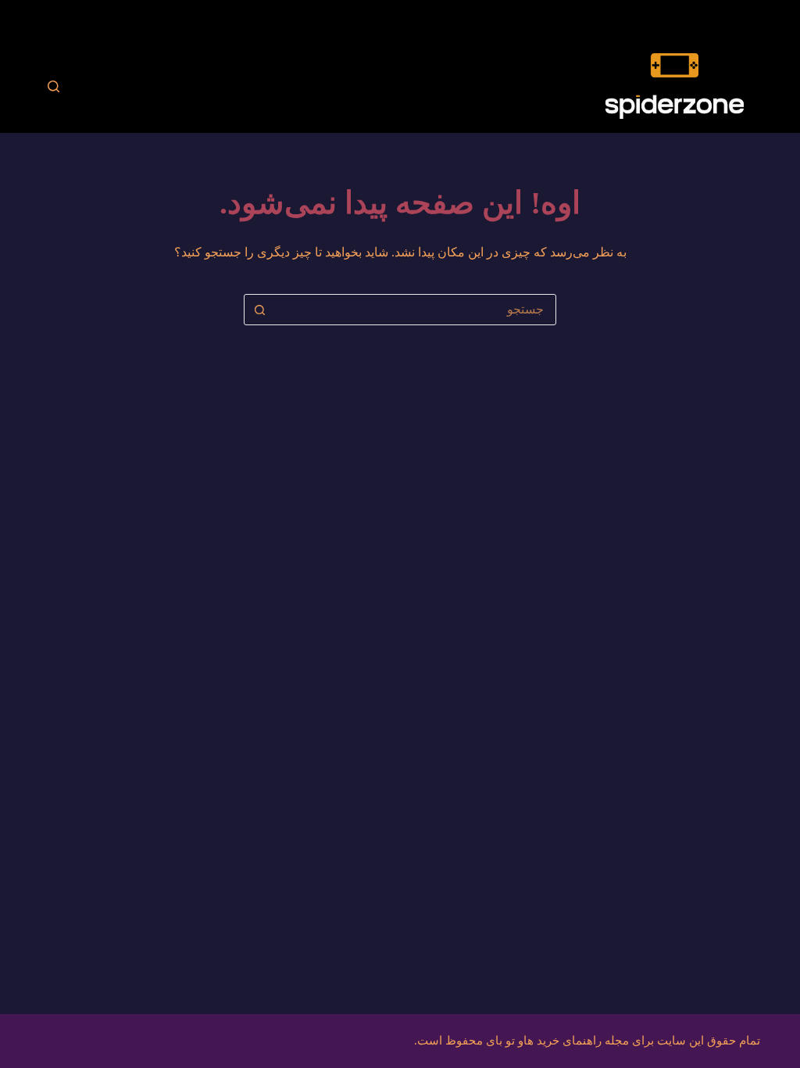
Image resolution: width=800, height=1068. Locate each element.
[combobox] (414, 309)
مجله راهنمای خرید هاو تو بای (557, 1040)
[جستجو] (53, 86)
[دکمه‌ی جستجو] (259, 309)
